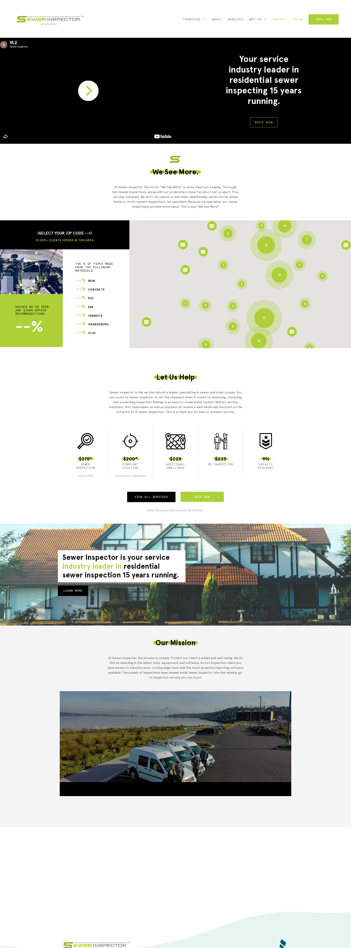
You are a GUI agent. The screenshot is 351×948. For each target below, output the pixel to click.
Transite (89, 316)
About (216, 19)
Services (235, 19)
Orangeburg (92, 324)
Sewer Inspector (50, 20)
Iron (85, 281)
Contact (279, 19)
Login (297, 19)
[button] (185, 270)
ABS (85, 307)
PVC (85, 298)
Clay (86, 333)
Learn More (73, 590)
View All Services (151, 496)
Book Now (323, 19)
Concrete (90, 289)
